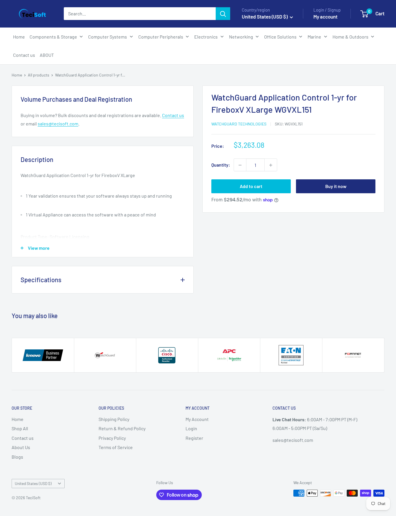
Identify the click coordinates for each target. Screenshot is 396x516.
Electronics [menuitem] (206, 36)
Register (194, 438)
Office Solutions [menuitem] (280, 36)
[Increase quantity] (271, 165)
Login (191, 428)
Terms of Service (116, 447)
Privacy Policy (112, 438)
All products (38, 74)
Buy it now (335, 186)
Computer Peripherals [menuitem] (160, 36)
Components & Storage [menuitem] (53, 36)
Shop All (20, 428)
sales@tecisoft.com (58, 123)
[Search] (223, 13)
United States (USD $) (33, 483)
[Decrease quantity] (240, 165)
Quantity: (220, 165)
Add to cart (251, 186)
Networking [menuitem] (241, 36)
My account (325, 16)
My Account (197, 419)
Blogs (17, 457)
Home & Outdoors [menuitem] (350, 36)
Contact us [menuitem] (24, 55)
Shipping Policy (114, 419)
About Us (21, 447)
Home (17, 74)
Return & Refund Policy (122, 428)
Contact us (173, 115)
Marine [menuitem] (314, 36)
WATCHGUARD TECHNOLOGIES (238, 123)
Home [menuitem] (19, 36)
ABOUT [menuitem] (47, 55)
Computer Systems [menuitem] (107, 36)
